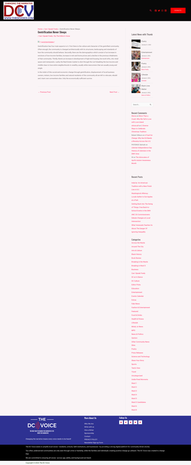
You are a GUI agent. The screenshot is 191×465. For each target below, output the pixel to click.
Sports (134, 364)
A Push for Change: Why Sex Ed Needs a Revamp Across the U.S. (142, 138)
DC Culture (135, 281)
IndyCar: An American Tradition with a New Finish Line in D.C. (142, 186)
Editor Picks (136, 285)
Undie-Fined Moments (140, 379)
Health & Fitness (138, 319)
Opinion (134, 338)
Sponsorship (89, 433)
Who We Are (89, 424)
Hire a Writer (89, 430)
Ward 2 (134, 387)
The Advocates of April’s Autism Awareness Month (141, 160)
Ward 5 (134, 398)
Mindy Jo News (137, 327)
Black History (137, 254)
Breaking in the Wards (140, 262)
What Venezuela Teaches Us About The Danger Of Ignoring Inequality (142, 228)
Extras (134, 300)
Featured (135, 311)
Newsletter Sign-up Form (93, 443)
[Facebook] (156, 11)
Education (135, 288)
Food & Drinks (137, 315)
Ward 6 (134, 406)
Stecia (134, 116)
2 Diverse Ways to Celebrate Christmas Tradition (140, 129)
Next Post (114, 92)
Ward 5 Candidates (139, 402)
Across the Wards (138, 243)
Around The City (137, 247)
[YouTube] (135, 422)
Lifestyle (144, 75)
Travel (134, 372)
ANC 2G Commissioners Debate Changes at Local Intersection (141, 218)
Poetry (143, 41)
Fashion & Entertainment (141, 307)
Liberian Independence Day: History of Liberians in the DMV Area (142, 151)
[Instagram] (162, 11)
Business (135, 269)
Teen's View (136, 368)
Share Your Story (138, 360)
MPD (133, 330)
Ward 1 (134, 383)
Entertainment (146, 52)
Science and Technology (141, 357)
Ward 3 (134, 391)
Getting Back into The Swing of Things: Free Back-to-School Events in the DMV (142, 207)
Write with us (89, 427)
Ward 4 (134, 395)
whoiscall (135, 126)
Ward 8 (134, 410)
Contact (87, 436)
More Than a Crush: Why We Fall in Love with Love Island (141, 119)
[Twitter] (159, 11)
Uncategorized (137, 376)
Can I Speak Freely (46, 36)
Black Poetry (145, 69)
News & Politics (145, 95)
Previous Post (44, 92)
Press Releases (137, 353)
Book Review (136, 258)
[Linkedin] (166, 11)
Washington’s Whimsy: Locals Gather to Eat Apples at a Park (142, 196)
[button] (150, 10)
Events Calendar (138, 296)
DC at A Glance (137, 277)
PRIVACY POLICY (90, 439)
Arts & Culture (137, 250)
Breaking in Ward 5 (139, 266)
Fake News (136, 304)
